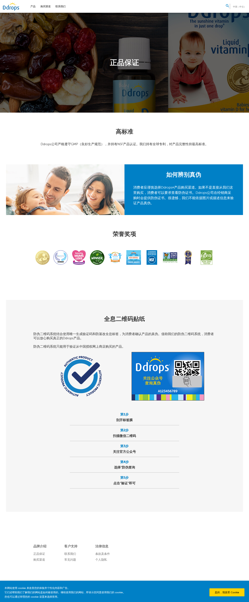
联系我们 (60, 6)
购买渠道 (45, 6)
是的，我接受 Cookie (227, 592)
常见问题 (70, 559)
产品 (33, 6)
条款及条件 (102, 554)
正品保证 (39, 554)
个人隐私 (101, 559)
